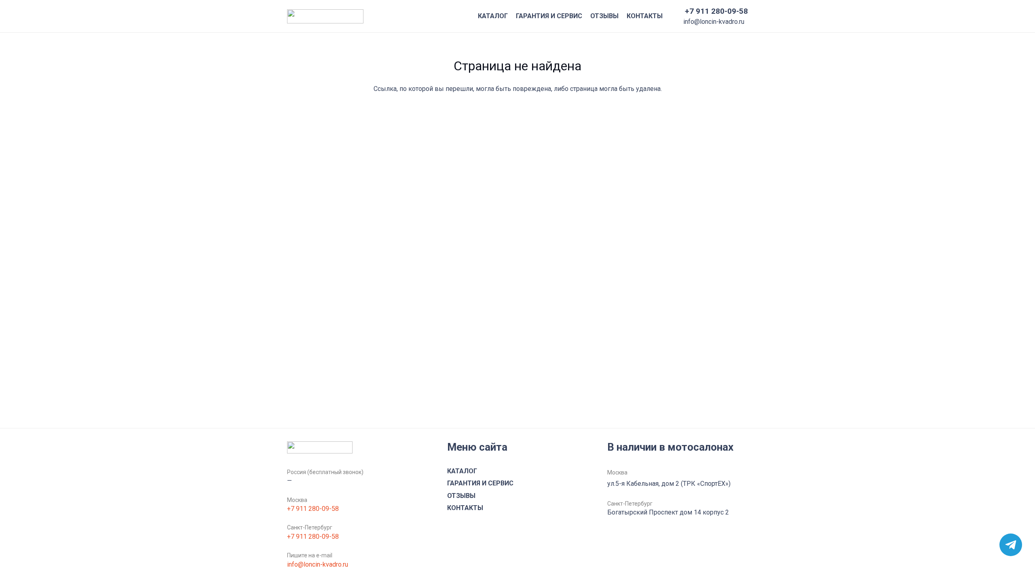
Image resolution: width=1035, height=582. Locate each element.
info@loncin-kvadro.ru (317, 564)
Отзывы (461, 496)
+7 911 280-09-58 (313, 508)
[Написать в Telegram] (1010, 545)
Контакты (465, 508)
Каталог (462, 471)
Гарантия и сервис (480, 483)
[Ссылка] (325, 16)
